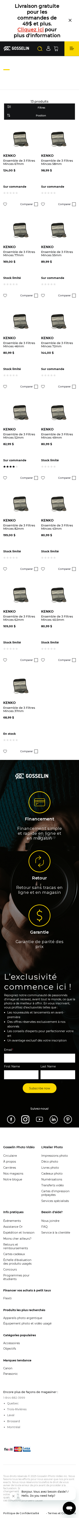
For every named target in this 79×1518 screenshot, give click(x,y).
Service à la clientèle (55, 1232)
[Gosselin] (16, 48)
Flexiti (7, 1298)
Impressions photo (54, 1156)
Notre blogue (12, 1179)
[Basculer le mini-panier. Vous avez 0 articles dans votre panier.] (55, 48)
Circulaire (10, 1156)
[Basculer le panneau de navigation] (71, 48)
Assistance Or (13, 1227)
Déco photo (49, 1161)
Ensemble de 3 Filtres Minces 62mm (19, 618)
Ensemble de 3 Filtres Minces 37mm (19, 709)
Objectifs (9, 1348)
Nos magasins (13, 1173)
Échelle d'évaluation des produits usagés (17, 1261)
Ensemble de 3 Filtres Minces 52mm (19, 436)
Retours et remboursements (15, 1246)
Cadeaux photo (52, 1173)
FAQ (44, 1227)
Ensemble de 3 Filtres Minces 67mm (19, 162)
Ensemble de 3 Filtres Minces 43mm (57, 527)
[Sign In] (48, 48)
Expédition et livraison (18, 1232)
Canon (7, 1368)
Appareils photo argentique (22, 1318)
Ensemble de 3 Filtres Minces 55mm (57, 253)
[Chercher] (39, 48)
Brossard (13, 1421)
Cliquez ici (30, 29)
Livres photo (50, 1167)
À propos (9, 1161)
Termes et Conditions (61, 1513)
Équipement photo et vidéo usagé (27, 1323)
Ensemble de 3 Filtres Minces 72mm (57, 344)
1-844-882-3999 (14, 1398)
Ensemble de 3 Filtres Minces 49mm (57, 436)
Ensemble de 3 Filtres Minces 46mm (19, 344)
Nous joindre (50, 1221)
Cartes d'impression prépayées (55, 1193)
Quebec (13, 1403)
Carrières (9, 1167)
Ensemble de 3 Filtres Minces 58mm (57, 162)
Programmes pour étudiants (16, 1277)
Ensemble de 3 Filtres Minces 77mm (19, 253)
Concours (10, 1269)
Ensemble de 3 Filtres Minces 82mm (19, 527)
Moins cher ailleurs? (17, 1238)
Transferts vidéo (52, 1185)
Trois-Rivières (17, 1409)
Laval (10, 1415)
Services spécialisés (55, 1201)
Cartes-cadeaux (14, 1254)
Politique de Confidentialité (21, 1513)
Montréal (13, 1427)
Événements (12, 1221)
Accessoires (11, 1343)
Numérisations (51, 1179)
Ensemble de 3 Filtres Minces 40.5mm (57, 618)
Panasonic (10, 1374)
